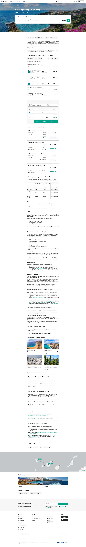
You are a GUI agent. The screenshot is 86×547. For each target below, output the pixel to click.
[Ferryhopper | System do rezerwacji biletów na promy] (4, 1)
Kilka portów (30, 16)
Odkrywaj (25, 1)
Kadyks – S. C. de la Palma (23, 493)
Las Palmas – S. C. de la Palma (35, 493)
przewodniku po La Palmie (37, 297)
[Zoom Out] (85, 470)
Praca (33, 520)
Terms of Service (47, 507)
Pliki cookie (30, 542)
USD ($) (75, 1)
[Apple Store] (64, 520)
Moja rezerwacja (59, 1)
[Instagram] (62, 534)
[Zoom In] (85, 469)
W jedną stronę (18, 16)
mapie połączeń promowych (49, 301)
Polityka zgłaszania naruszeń (44, 542)
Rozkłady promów (21, 523)
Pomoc (65, 1)
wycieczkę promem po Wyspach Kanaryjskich (37, 302)
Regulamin (26, 542)
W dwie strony (24, 16)
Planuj (20, 1)
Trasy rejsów (27, 33)
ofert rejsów (51, 203)
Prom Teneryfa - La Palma (34, 33)
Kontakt (48, 520)
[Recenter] (85, 467)
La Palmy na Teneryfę (54, 303)
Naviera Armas (35, 266)
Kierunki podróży (21, 520)
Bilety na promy (20, 33)
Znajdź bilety (53, 137)
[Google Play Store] (64, 517)
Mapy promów (41, 445)
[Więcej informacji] (32, 506)
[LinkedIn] (67, 534)
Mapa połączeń (21, 527)
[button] (33, 58)
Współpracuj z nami (36, 518)
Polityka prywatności (36, 542)
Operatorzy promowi (22, 525)
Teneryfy (53, 308)
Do (30, 19)
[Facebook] (60, 534)
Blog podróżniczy (21, 518)
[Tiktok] (64, 534)
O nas (33, 516)
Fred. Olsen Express (40, 268)
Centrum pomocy (50, 518)
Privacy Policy (63, 506)
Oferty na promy (14, 1)
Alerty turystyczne (50, 522)
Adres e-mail (47, 503)
